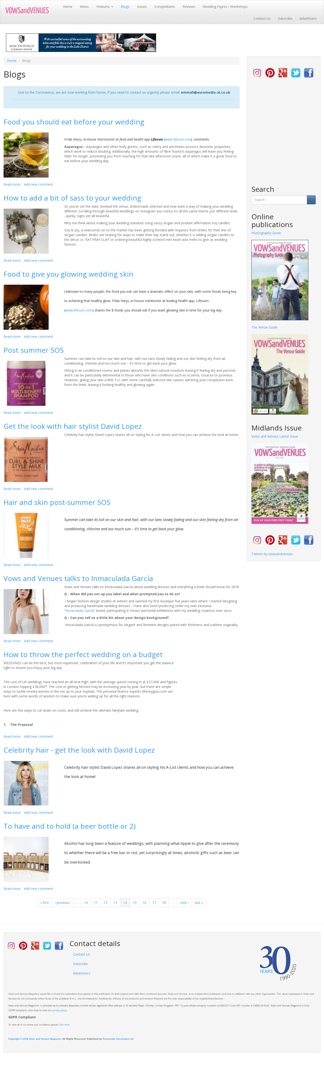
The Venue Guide (264, 327)
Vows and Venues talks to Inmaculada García (78, 578)
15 (135, 902)
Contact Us (262, 18)
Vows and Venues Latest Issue (274, 436)
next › (184, 902)
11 (96, 902)
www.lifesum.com (178, 139)
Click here (64, 1024)
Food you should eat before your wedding (74, 122)
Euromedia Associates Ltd (118, 1039)
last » (199, 902)
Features (103, 6)
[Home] (31, 10)
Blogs (125, 6)
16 (144, 902)
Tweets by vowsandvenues (272, 554)
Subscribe (285, 18)
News (84, 6)
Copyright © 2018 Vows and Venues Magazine (34, 1039)
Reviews (189, 6)
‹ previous (62, 902)
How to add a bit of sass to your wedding (72, 198)
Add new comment (38, 184)
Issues (142, 6)
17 (154, 902)
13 (115, 902)
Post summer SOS (34, 350)
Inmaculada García (79, 610)
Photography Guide (266, 233)
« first (44, 902)
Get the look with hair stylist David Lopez (73, 426)
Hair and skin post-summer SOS (57, 502)
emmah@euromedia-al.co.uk (205, 92)
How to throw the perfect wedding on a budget (83, 654)
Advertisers (308, 18)
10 (86, 902)
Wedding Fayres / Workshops (225, 6)
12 (105, 902)
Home (67, 6)
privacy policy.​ (60, 1010)
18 (164, 902)
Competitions (164, 6)
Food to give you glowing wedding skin (68, 274)
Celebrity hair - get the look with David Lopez (79, 750)
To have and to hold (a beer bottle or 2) (70, 826)
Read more (12, 184)
